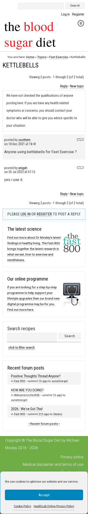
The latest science (24, 229)
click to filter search (21, 348)
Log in (65, 14)
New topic (77, 86)
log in (25, 214)
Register (78, 14)
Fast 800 (19, 381)
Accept (44, 495)
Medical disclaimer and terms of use (53, 464)
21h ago (43, 414)
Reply (64, 86)
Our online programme (27, 279)
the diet (30, 33)
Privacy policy (72, 457)
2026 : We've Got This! (27, 409)
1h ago (42, 381)
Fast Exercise (58, 57)
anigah (22, 168)
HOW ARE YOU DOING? (27, 390)
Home (30, 57)
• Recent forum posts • (44, 423)
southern (24, 140)
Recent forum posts (25, 368)
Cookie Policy (22, 506)
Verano (57, 414)
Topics (41, 57)
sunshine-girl (60, 381)
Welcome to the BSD (27, 395)
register (44, 214)
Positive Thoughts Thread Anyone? (36, 376)
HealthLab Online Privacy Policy (54, 506)
